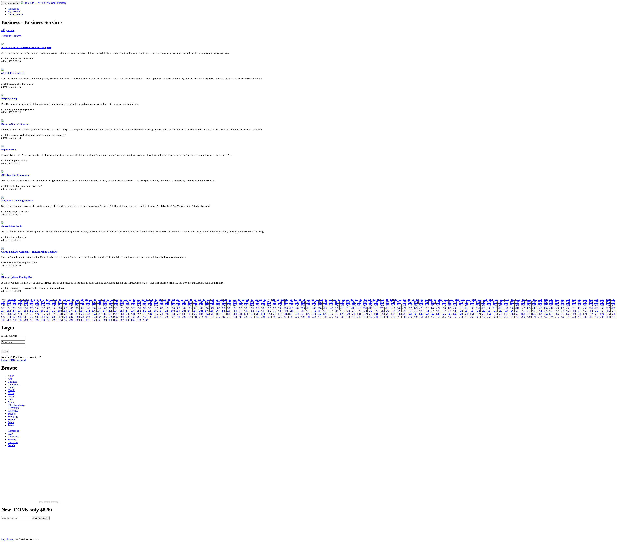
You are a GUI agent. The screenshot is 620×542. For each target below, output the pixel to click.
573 (31, 314)
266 (144, 305)
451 (574, 308)
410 (342, 308)
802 (94, 319)
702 (144, 317)
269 (161, 305)
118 (540, 299)
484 (144, 311)
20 (90, 299)
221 (506, 302)
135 (20, 302)
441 (517, 308)
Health (11, 390)
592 (139, 314)
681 (26, 317)
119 (546, 299)
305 (365, 305)
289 (274, 305)
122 (562, 299)
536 (438, 311)
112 (507, 299)
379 (167, 308)
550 (517, 311)
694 (99, 317)
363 (77, 308)
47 (208, 299)
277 (207, 305)
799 (77, 319)
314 (416, 305)
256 (88, 305)
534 (427, 311)
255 (82, 305)
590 (127, 314)
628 (342, 314)
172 (229, 302)
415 (370, 308)
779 (579, 317)
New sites (13, 442)
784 (608, 317)
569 (9, 314)
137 (31, 302)
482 (133, 311)
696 (111, 317)
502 (246, 311)
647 (449, 314)
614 (263, 314)
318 (438, 305)
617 (280, 314)
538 (449, 311)
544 (483, 311)
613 (257, 314)
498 (224, 311)
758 (461, 317)
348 (608, 305)
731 (308, 317)
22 (99, 299)
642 (421, 314)
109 (491, 299)
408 (331, 308)
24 (108, 299)
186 (308, 302)
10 (47, 299)
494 (201, 311)
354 (26, 308)
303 (354, 305)
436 (489, 308)
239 (608, 302)
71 (313, 299)
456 (602, 308)
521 (353, 311)
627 (336, 314)
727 (286, 317)
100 (440, 299)
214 (466, 302)
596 (161, 314)
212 (455, 302)
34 (151, 299)
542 (472, 311)
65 (286, 299)
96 (422, 299)
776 (562, 317)
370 (116, 308)
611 (246, 314)
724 (269, 317)
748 (404, 317)
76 (334, 299)
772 (540, 317)
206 (421, 302)
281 (229, 305)
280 (224, 305)
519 (342, 311)
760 (472, 317)
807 (122, 319)
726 (280, 317)
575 (43, 314)
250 (54, 305)
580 (71, 314)
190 (331, 302)
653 (483, 314)
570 (14, 314)
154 (127, 302)
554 (540, 311)
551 (523, 311)
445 (540, 308)
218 (489, 302)
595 (156, 314)
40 (177, 299)
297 (320, 305)
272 (178, 305)
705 (161, 317)
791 (31, 319)
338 (551, 305)
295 (308, 305)
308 (382, 305)
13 (60, 299)
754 (438, 317)
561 (579, 311)
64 (282, 299)
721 (252, 317)
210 (444, 302)
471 (71, 311)
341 (568, 305)
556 (551, 311)
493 (195, 311)
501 (241, 311)
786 (3, 319)
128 (596, 299)
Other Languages (16, 405)
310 (393, 305)
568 (3, 314)
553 (534, 311)
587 (111, 314)
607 (224, 314)
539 (455, 311)
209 (438, 302)
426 (432, 308)
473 (82, 311)
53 (234, 299)
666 (557, 314)
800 (82, 319)
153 (122, 302)
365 (88, 308)
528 (393, 311)
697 (116, 317)
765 (500, 317)
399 (280, 308)
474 (88, 311)
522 (359, 311)
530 (404, 311)
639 (404, 314)
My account (14, 11)
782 (596, 317)
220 (500, 302)
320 (449, 305)
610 (241, 314)
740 (359, 317)
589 (122, 314)
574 (37, 314)
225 (529, 302)
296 (314, 305)
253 (71, 305)
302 (348, 305)
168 (207, 302)
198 (376, 302)
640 (410, 314)
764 (495, 317)
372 (127, 308)
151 (111, 302)
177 (257, 302)
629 (348, 314)
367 (99, 308)
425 (427, 308)
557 (557, 311)
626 (331, 314)
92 (404, 299)
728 (291, 317)
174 (241, 302)
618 (286, 314)
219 (495, 302)
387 (212, 308)
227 (540, 302)
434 (478, 308)
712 (201, 317)
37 (164, 299)
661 (529, 314)
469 (60, 311)
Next (145, 319)
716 (223, 317)
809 (133, 319)
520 (348, 311)
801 (88, 319)
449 (562, 308)
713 (206, 317)
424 (421, 308)
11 (51, 299)
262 (122, 305)
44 (195, 299)
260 (111, 305)
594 (150, 314)
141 (54, 302)
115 (524, 299)
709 (184, 317)
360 (60, 308)
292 (291, 305)
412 (353, 308)
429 (449, 308)
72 (317, 299)
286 (257, 305)
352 (14, 308)
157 (144, 302)
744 (382, 317)
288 (269, 305)
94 (413, 299)
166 (195, 302)
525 (376, 311)
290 (280, 305)
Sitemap (12, 439)
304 (359, 305)
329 (500, 305)
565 (602, 311)
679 (14, 317)
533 (421, 311)
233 (574, 302)
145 (77, 302)
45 (199, 299)
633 (370, 314)
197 (370, 302)
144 (71, 302)
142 (60, 302)
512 (303, 311)
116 (529, 299)
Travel (11, 425)
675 (608, 314)
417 (382, 308)
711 (195, 317)
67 (295, 299)
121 (557, 299)
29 (130, 299)
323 (466, 305)
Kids (10, 399)
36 (160, 299)
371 (122, 308)
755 (444, 317)
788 (14, 319)
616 (274, 314)
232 (568, 302)
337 (546, 305)
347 (602, 305)
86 (378, 299)
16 (73, 299)
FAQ (10, 433)
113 (513, 299)
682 (31, 317)
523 (365, 311)
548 (506, 311)
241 (3, 305)
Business (12, 381)
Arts (10, 378)
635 (382, 314)
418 (387, 308)
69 (304, 299)
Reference (13, 410)
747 (399, 317)
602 (195, 314)
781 (591, 317)
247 (37, 305)
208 (433, 302)
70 (308, 299)
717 (229, 317)
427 (438, 308)
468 (54, 311)
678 (9, 317)
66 (291, 299)
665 (551, 314)
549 (512, 311)
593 (144, 314)
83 (365, 299)
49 (217, 299)
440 (512, 308)
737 (342, 317)
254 (77, 305)
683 (37, 317)
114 (518, 299)
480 (122, 311)
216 (478, 302)
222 (512, 302)
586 (105, 314)
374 (139, 308)
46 (204, 299)
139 (43, 302)
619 (291, 314)
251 (60, 305)
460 (9, 311)
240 (613, 302)
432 (466, 308)
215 (472, 302)
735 (331, 317)
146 (82, 302)
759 (466, 317)
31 (138, 299)
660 (523, 314)
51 (225, 299)
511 (297, 311)
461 (14, 311)
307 (376, 305)
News (11, 402)
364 (82, 308)
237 (596, 302)
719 (240, 317)
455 (596, 308)
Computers (13, 384)
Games (11, 387)
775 (557, 317)
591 (133, 314)
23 (103, 299)
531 (410, 311)
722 (257, 317)
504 (257, 311)
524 (370, 311)
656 (500, 314)
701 (139, 317)
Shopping (13, 416)
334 (529, 305)
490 (178, 311)
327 (489, 305)
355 (31, 308)
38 (169, 299)
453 (585, 308)
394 (252, 308)
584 (94, 314)
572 (26, 314)
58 (256, 299)
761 (478, 317)
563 (591, 311)
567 (613, 311)
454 (591, 308)
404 (308, 308)
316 (427, 305)
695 (105, 317)
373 (133, 308)
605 (212, 314)
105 (468, 299)
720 (246, 317)
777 (568, 317)
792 (37, 319)
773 (546, 317)
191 (337, 302)
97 (426, 299)
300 (337, 305)
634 (376, 314)
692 (88, 317)
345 (591, 305)
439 (506, 308)
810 (139, 319)
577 (54, 314)
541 (466, 311)
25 (112, 299)
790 (26, 319)
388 (218, 308)
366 (94, 308)
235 (585, 302)
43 (191, 299)
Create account (15, 14)
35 (156, 299)
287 (263, 305)
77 (339, 299)
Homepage (13, 8)
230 (557, 302)
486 (156, 311)
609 (235, 314)
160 (161, 302)
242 (9, 305)
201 (393, 302)
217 (483, 302)
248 (43, 305)
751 (421, 317)
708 (178, 317)
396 (263, 308)
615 (269, 314)
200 (387, 302)
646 (444, 314)
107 (479, 299)
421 (404, 308)
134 (14, 302)
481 (127, 311)
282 (235, 305)
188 (320, 302)
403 (303, 308)
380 (173, 308)
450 (568, 308)
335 (534, 305)
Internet (12, 396)
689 (71, 317)
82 (361, 299)
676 (613, 314)
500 (235, 311)
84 (369, 299)
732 (314, 317)
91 (400, 299)
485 (150, 311)
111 (502, 299)
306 (370, 305)
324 (472, 305)
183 (291, 302)
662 (534, 314)
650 (466, 314)
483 (139, 311)
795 (54, 319)
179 (269, 302)
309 (387, 305)
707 (173, 317)
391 (235, 308)
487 (161, 311)
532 (416, 311)
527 (387, 311)
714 (212, 317)
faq (3, 539)
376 (150, 308)
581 (77, 314)
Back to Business (12, 35)
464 (31, 311)
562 (585, 311)
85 (374, 299)
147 (88, 302)
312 (404, 305)
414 (365, 308)
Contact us (13, 436)
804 (105, 319)
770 (529, 317)
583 (88, 314)
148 (94, 302)
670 (579, 314)
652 (478, 314)
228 (546, 302)
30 (134, 299)
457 (608, 308)
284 (246, 305)
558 (562, 311)
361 (65, 308)
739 (353, 317)
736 (336, 317)
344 (585, 305)
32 (143, 299)
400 (286, 308)
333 (523, 305)
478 (111, 311)
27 (121, 299)
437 (495, 308)
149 (99, 302)
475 (94, 311)
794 (48, 319)
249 (48, 305)
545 (489, 311)
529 (399, 311)
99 (435, 299)
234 (579, 302)
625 (325, 314)
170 (218, 302)
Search (11, 445)
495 (207, 311)
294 (303, 305)
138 (37, 302)
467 (48, 311)
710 (190, 317)
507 (274, 311)
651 (472, 314)
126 (585, 299)
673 (596, 314)
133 (9, 302)
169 (212, 302)
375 (144, 308)
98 (430, 299)
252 (65, 305)
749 (410, 317)
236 (591, 302)
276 (201, 305)
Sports (11, 422)
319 (444, 305)
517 (331, 311)
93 (409, 299)
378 (161, 308)
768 (517, 317)
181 (280, 302)
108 (485, 299)
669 (574, 314)
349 (613, 305)
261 (116, 305)
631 (359, 314)
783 (602, 317)
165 (190, 302)
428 (444, 308)
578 (60, 314)
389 (224, 308)
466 (43, 311)
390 (229, 308)
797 (65, 319)
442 (523, 308)
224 (523, 302)
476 (99, 311)
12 (55, 299)
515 (319, 311)
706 (167, 317)
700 (133, 317)
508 (280, 311)
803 (99, 319)
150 (105, 302)
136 (26, 302)
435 (483, 308)
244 (20, 305)
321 (455, 305)
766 (506, 317)
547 (500, 311)
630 (353, 314)
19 (86, 299)
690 (77, 317)
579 (65, 314)
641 (416, 314)
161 (167, 302)
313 (410, 305)
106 (474, 299)
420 (399, 308)
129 (602, 299)
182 (286, 302)
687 (60, 317)
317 (432, 305)
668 (568, 314)
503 (252, 311)
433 (472, 308)
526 (382, 311)
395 (257, 308)
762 (483, 317)
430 (455, 308)
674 (602, 314)
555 (546, 311)
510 (291, 311)
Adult (11, 375)
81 (356, 299)
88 (387, 299)
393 (246, 308)
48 (212, 299)
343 (579, 305)
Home (11, 393)
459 (3, 311)
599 (178, 314)
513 (308, 311)
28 (125, 299)
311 (399, 305)
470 (65, 311)
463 (26, 311)
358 (48, 308)
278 (212, 305)
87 (382, 299)
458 (613, 308)
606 (218, 314)
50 (221, 299)
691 (82, 317)
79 (347, 299)
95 (417, 299)
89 (391, 299)
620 (297, 314)
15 (68, 299)
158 (150, 302)
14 (64, 299)
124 (574, 299)
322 (461, 305)
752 (427, 317)
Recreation (13, 407)
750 (416, 317)
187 (314, 302)
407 (325, 308)
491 (184, 311)
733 (319, 317)
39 (173, 299)
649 (461, 314)
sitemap (10, 539)
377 (156, 308)
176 (252, 302)
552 (529, 311)
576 (48, 314)
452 (579, 308)
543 (478, 311)
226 (534, 302)
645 (438, 314)
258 (99, 305)
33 (147, 299)
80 (352, 299)
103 (457, 299)
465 (37, 311)
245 (26, 305)
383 (190, 308)
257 (94, 305)
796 (60, 319)
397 (269, 308)
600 (184, 314)
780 (585, 317)
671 (585, 314)
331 (512, 305)
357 (43, 308)
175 (246, 302)
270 (167, 305)
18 (82, 299)
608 (229, 314)
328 (495, 305)
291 (286, 305)
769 (523, 317)
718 (235, 317)
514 (314, 311)
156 (139, 302)
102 (451, 299)
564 (596, 311)
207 (427, 302)
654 (489, 314)
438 (500, 308)
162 (173, 302)
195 (359, 302)
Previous (12, 299)
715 (218, 317)
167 (201, 302)
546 (495, 311)
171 (224, 302)
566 (608, 311)
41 (182, 299)
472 (77, 311)
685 (48, 317)
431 (461, 308)
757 (455, 317)
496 (212, 311)
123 (568, 299)
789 (20, 319)
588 (116, 314)
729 (297, 317)
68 (300, 299)
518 (336, 311)
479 (116, 311)
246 (31, 305)
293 (297, 305)
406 (320, 308)
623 (314, 314)
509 (286, 311)
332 (517, 305)
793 (43, 319)
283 (241, 305)
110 (496, 299)
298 (325, 305)
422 (410, 308)
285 (252, 305)
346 (596, 305)
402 (297, 308)
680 (20, 317)
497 (218, 311)
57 (252, 299)
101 (446, 299)
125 (579, 299)
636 (387, 314)
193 (348, 302)
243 (14, 305)
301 (342, 305)
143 (65, 302)
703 (150, 317)
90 (395, 299)
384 (195, 308)
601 (190, 314)
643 (427, 314)
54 (239, 299)
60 (265, 299)
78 (343, 299)
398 (274, 308)
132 (3, 302)
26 (116, 299)
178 (263, 302)
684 (43, 317)
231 (562, 302)
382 (184, 308)
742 (370, 317)
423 (416, 308)
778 (574, 317)
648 (455, 314)
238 (602, 302)
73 (321, 299)
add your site (7, 30)
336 (540, 305)
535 (432, 311)
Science (12, 413)
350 (3, 308)
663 (540, 314)
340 (562, 305)
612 (252, 314)
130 (608, 299)
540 (461, 311)
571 (20, 314)
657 (506, 314)
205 (416, 302)
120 (551, 299)
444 (534, 308)
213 (461, 302)
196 (365, 302)
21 (95, 299)
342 (574, 305)
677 (3, 317)
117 (535, 299)
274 (190, 305)
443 (529, 308)
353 (20, 308)
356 (37, 308)
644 (432, 314)
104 (463, 299)
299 (331, 305)
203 (404, 302)
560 (574, 311)
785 (613, 317)
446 (546, 308)
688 (65, 317)
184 (297, 302)
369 (111, 308)
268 (156, 305)
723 (263, 317)
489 (173, 311)
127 (591, 299)
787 (9, 319)
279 (218, 305)
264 (133, 305)
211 (449, 302)
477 (105, 311)
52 (230, 299)
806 (116, 319)
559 (568, 311)
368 (105, 308)
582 (82, 314)
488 (167, 311)
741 (365, 317)
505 (263, 311)
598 (173, 314)
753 (432, 317)
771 (534, 317)
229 (551, 302)
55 (243, 299)
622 (308, 314)
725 (274, 317)
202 (399, 302)
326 (483, 305)
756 (449, 317)
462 (20, 311)
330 (506, 305)
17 (77, 299)
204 (410, 302)
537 (444, 311)
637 (393, 314)
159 (156, 302)
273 (184, 305)
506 (269, 311)
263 (127, 305)
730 (303, 317)
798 (71, 319)
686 (54, 317)
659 (517, 314)
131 (613, 299)
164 (184, 302)
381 (178, 308)
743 (376, 317)
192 (342, 302)
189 (325, 302)
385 (201, 308)
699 (127, 317)
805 (111, 319)
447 (551, 308)
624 (319, 314)
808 (127, 319)
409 (337, 308)
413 (359, 308)
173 (235, 302)
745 (387, 317)
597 (167, 314)
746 (393, 317)
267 (150, 305)
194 (354, 302)
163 (178, 302)
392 (241, 308)
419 (393, 308)
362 (71, 308)
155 (133, 302)
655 (495, 314)
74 (326, 299)
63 (278, 299)
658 (512, 314)
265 (139, 305)
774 (551, 317)
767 (512, 317)
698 (122, 317)
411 (348, 308)
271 (173, 305)
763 (489, 317)
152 (116, 302)
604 (207, 314)
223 (517, 302)
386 (207, 308)
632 (365, 314)
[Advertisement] (98, 472)
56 (247, 299)
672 (591, 314)
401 (291, 308)
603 (201, 314)
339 (557, 305)
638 (399, 314)
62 (273, 299)
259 (105, 305)
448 (557, 308)
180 (274, 302)
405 (314, 308)
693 (94, 317)
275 (195, 305)
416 (376, 308)
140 (48, 302)
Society (11, 419)
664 (546, 314)
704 (156, 317)
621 (303, 314)
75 (330, 299)
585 (99, 314)
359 (54, 308)
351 (9, 308)
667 (562, 314)
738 (348, 317)
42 (186, 299)
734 (325, 317)
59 (260, 299)
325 (478, 305)
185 (303, 302)
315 (421, 305)
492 (190, 311)
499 (229, 311)
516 (325, 311)
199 (382, 302)
